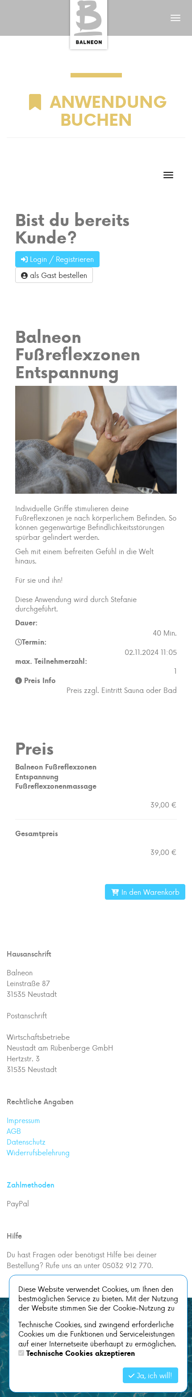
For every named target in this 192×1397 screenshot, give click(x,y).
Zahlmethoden (30, 1185)
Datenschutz (26, 1141)
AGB (14, 1131)
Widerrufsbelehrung (38, 1152)
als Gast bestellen (57, 275)
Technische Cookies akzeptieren (80, 1353)
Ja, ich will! (153, 1375)
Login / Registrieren (61, 259)
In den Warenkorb (149, 892)
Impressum (23, 1120)
